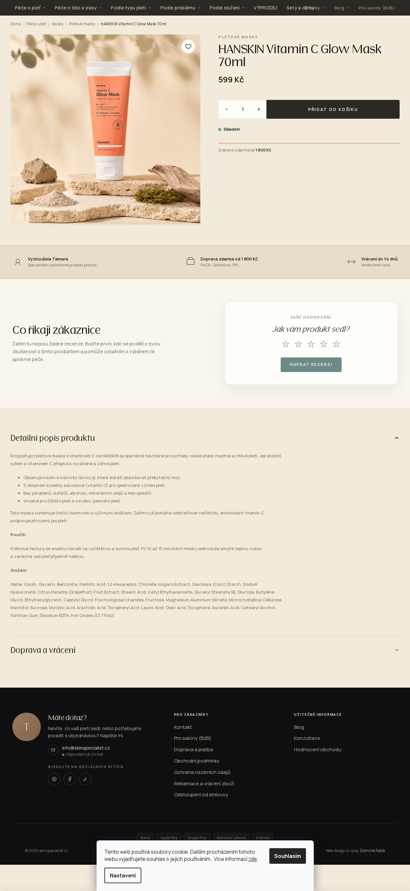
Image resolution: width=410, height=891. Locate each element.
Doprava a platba (193, 749)
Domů (15, 23)
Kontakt (183, 727)
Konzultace (307, 738)
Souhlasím (287, 856)
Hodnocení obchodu (317, 749)
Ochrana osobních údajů (202, 772)
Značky (312, 8)
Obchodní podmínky (196, 761)
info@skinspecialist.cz (86, 748)
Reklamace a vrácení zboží (204, 783)
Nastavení (123, 875)
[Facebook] (70, 779)
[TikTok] (85, 779)
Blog (339, 8)
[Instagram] (54, 779)
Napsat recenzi (311, 364)
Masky (58, 23)
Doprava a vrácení (43, 650)
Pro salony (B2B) (376, 8)
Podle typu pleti (128, 8)
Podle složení (225, 8)
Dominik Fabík (372, 850)
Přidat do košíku (333, 109)
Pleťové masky (82, 23)
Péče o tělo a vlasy (76, 8)
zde (252, 858)
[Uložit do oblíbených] (188, 46)
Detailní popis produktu (52, 438)
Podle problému (177, 8)
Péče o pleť (28, 8)
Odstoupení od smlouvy (201, 794)
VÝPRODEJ (265, 8)
